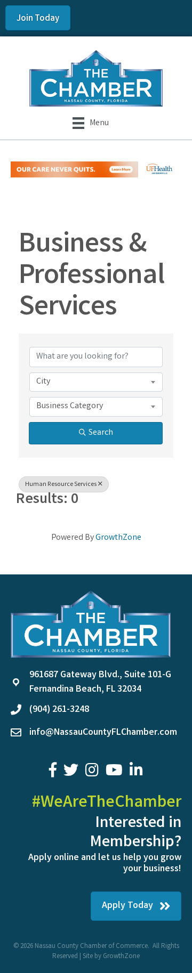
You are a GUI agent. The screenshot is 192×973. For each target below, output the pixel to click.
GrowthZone (118, 538)
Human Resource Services (61, 484)
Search (101, 433)
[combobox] (96, 382)
